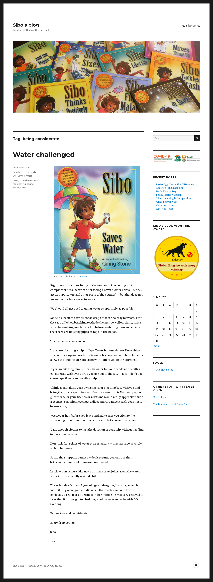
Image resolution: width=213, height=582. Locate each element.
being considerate (23, 180)
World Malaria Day (166, 191)
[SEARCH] (197, 138)
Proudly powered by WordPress (44, 565)
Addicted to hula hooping (170, 188)
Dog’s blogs (159, 397)
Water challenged (44, 154)
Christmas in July (165, 205)
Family (16, 172)
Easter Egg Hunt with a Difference (175, 184)
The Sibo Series (190, 25)
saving (22, 184)
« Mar (156, 345)
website (83, 276)
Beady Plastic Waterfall (169, 195)
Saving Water (25, 175)
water (23, 187)
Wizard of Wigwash (166, 201)
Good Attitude (28, 172)
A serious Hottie (164, 208)
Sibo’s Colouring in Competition (173, 198)
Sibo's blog (26, 25)
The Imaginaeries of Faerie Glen (171, 404)
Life (15, 175)
